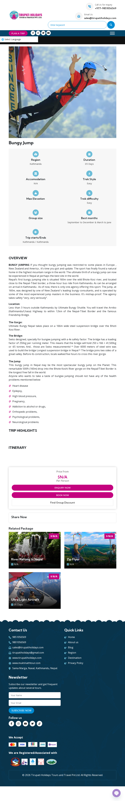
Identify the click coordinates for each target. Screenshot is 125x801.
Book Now (62, 495)
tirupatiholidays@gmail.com (28, 652)
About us (73, 642)
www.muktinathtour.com (26, 663)
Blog (70, 647)
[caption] (62, 93)
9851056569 (19, 637)
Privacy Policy (75, 663)
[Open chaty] (116, 793)
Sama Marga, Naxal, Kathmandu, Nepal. (35, 668)
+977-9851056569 (105, 8)
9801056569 (19, 642)
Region (72, 652)
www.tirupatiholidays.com (26, 657)
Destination (74, 657)
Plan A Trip (18, 33)
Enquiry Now (63, 487)
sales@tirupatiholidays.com (100, 18)
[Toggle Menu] (112, 33)
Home (71, 637)
